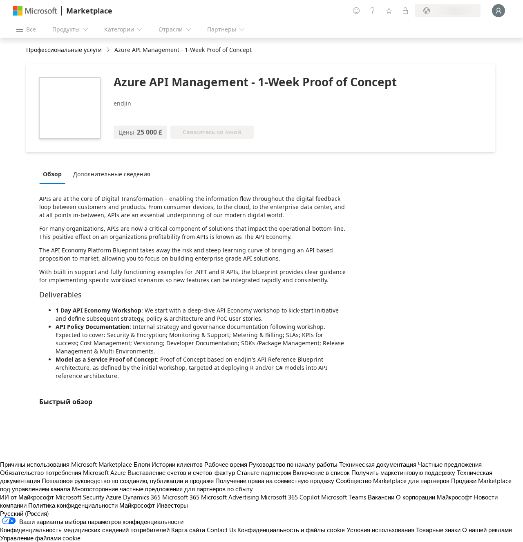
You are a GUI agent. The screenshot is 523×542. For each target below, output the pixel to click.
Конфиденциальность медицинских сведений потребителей (85, 530)
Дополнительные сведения (111, 174)
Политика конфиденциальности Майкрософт (91, 505)
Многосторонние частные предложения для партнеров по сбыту (162, 489)
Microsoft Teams (343, 497)
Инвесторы (172, 505)
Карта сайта (188, 530)
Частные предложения (450, 464)
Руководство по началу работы (293, 464)
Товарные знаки (438, 530)
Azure (113, 497)
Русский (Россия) (24, 513)
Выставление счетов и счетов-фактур (181, 472)
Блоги (142, 464)
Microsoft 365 (180, 497)
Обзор (52, 174)
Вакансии (381, 497)
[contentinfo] (109, 50)
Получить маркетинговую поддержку (403, 472)
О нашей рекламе (487, 530)
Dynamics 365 (142, 497)
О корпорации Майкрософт (434, 497)
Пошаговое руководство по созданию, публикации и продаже (128, 481)
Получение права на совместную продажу (274, 481)
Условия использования (380, 530)
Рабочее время (225, 464)
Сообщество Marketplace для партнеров (392, 481)
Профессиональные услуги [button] (64, 50)
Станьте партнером (264, 472)
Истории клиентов (177, 464)
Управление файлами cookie (40, 538)
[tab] (54, 174)
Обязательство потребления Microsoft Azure (63, 472)
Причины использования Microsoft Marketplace (66, 464)
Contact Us (221, 530)
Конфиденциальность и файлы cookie (291, 530)
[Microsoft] (35, 11)
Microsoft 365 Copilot (290, 497)
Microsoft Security (80, 497)
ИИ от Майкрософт (27, 497)
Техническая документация (377, 464)
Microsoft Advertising (230, 497)
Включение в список (321, 472)
